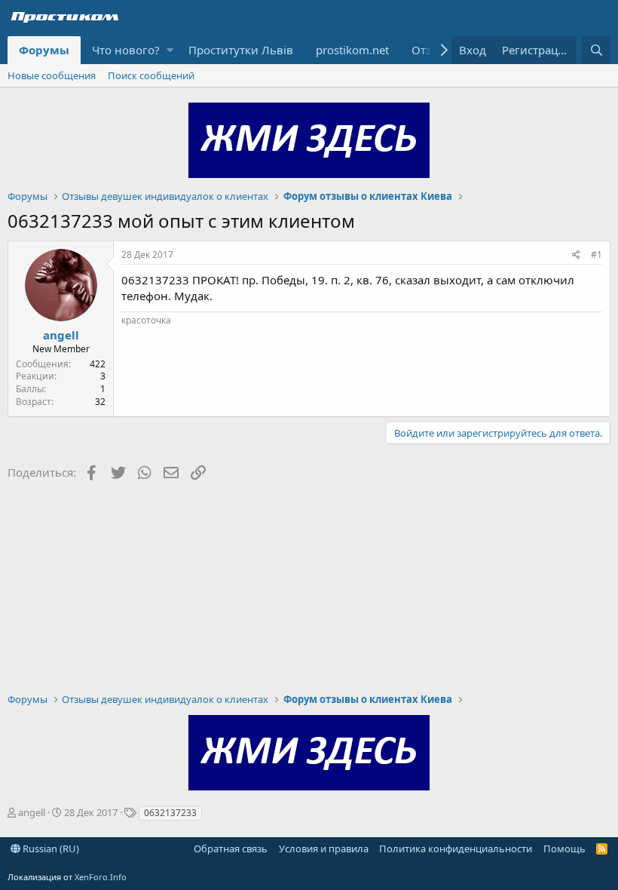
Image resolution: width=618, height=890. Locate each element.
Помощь (564, 848)
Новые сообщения (52, 75)
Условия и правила (324, 848)
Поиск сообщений (151, 75)
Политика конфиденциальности (455, 848)
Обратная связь (231, 848)
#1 (596, 254)
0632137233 (170, 812)
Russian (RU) (49, 848)
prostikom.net (352, 49)
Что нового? (126, 49)
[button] (170, 50)
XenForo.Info (101, 876)
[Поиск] (596, 50)
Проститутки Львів (240, 49)
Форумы (44, 49)
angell (61, 334)
